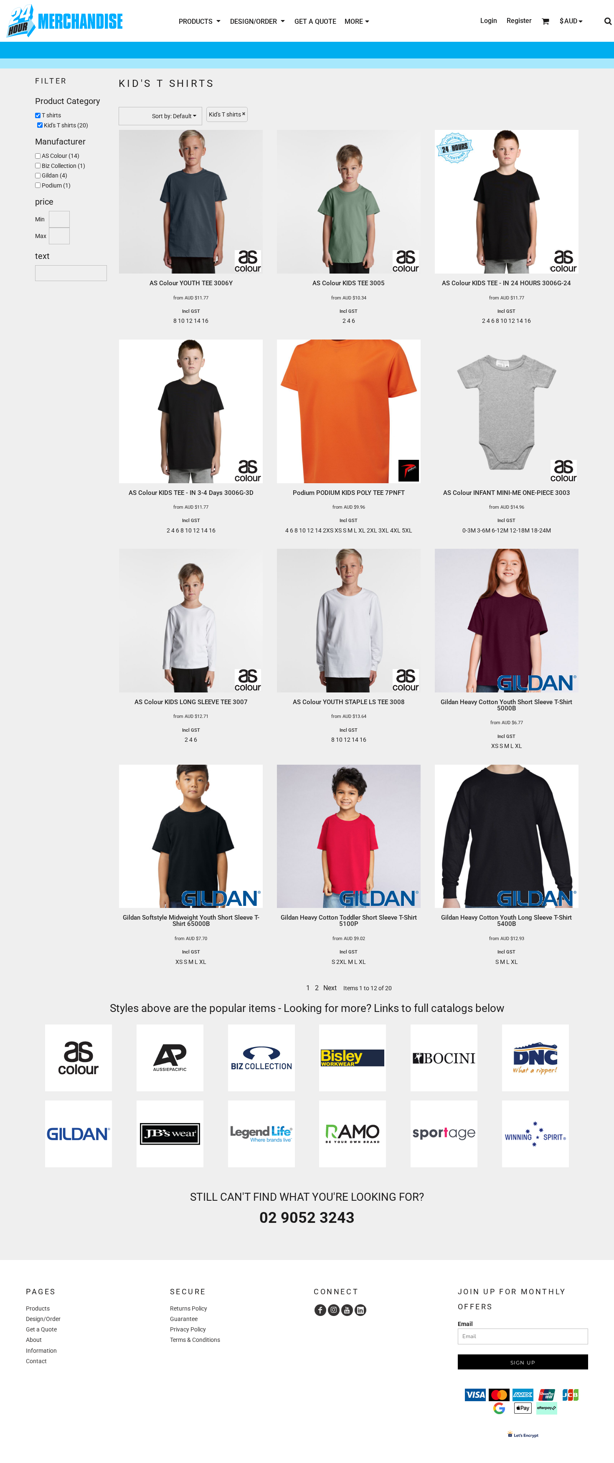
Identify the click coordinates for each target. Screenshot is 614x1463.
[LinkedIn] (360, 1310)
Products (38, 1308)
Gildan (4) (54, 175)
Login (488, 21)
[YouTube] (347, 1310)
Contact (36, 1361)
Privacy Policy (188, 1329)
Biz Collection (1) (63, 165)
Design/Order (43, 1319)
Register (519, 21)
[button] (200, 21)
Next (330, 988)
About (34, 1339)
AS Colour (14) (60, 155)
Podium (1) (56, 185)
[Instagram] (334, 1310)
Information (41, 1350)
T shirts (51, 115)
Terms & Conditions (195, 1339)
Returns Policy (188, 1308)
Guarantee (184, 1319)
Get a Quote (41, 1329)
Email (465, 1324)
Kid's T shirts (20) (66, 125)
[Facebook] (320, 1310)
